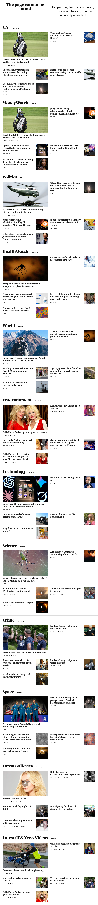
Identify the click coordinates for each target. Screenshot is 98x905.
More (15, 28)
